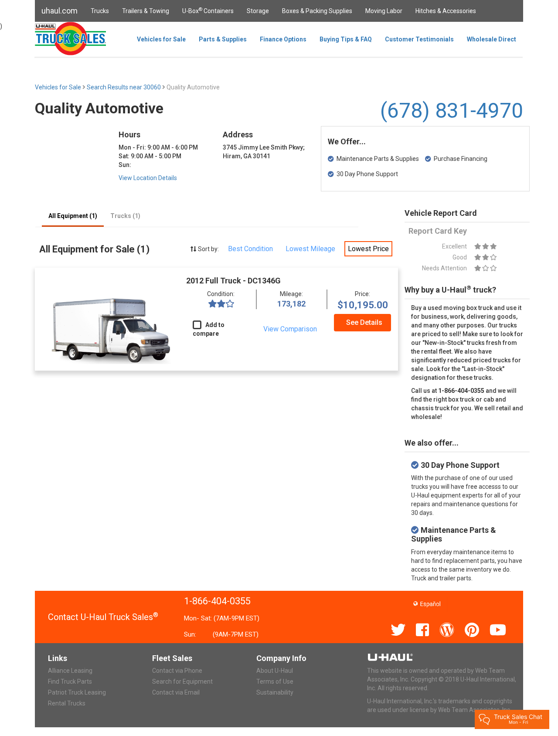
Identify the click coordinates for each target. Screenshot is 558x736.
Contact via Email (176, 692)
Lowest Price (368, 249)
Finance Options (283, 39)
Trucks (100, 10)
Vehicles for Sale (161, 39)
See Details (364, 322)
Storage (258, 10)
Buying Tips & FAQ (346, 39)
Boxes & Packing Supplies (317, 10)
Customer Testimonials (419, 39)
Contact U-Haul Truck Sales (103, 617)
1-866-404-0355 (217, 601)
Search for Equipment (182, 681)
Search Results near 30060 (124, 87)
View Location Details (148, 177)
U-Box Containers (208, 10)
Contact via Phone (177, 670)
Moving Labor (383, 10)
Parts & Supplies (223, 39)
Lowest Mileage (310, 249)
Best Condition (250, 249)
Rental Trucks (66, 703)
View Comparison (290, 329)
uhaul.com (59, 10)
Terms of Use (274, 681)
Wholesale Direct (491, 39)
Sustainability (274, 692)
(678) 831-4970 (451, 110)
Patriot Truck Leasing (77, 692)
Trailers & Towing (145, 10)
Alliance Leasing (70, 670)
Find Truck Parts (70, 681)
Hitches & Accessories (445, 10)
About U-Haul (274, 670)
